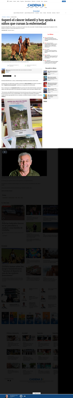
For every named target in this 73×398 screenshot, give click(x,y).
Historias (44, 12)
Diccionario (54, 12)
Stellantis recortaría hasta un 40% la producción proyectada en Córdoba (51, 39)
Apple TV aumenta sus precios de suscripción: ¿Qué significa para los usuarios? (51, 56)
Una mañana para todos (50, 37)
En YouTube (38, 1)
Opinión (18, 1)
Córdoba (36, 7)
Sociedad (48, 49)
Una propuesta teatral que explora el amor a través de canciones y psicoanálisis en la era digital (51, 62)
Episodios (49, 74)
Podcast (45, 101)
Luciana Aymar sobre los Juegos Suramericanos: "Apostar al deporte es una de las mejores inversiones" (51, 45)
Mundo (46, 7)
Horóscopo (45, 1)
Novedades (37, 12)
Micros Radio (49, 12)
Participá (63, 1)
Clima (42, 1)
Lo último (51, 34)
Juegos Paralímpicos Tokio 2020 (18, 12)
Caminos (14, 1)
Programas (22, 1)
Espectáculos (48, 60)
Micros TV (58, 12)
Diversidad (36, 11)
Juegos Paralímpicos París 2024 (29, 12)
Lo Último (27, 7)
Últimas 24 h (33, 1)
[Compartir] (15, 76)
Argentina (31, 7)
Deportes (10, 1)
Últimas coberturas (28, 1)
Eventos (41, 12)
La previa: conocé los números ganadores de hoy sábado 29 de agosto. (51, 51)
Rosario (41, 7)
